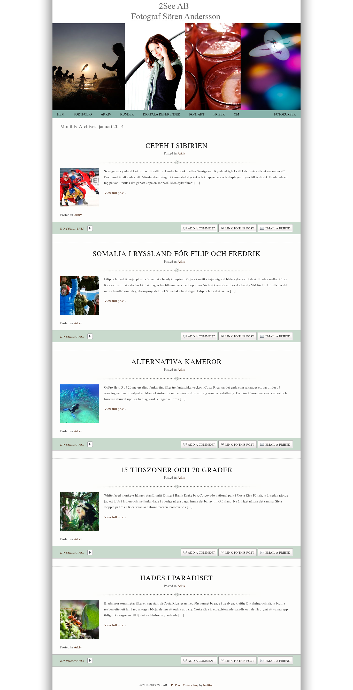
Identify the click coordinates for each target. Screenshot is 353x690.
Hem (61, 114)
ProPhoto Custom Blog (184, 685)
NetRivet (208, 685)
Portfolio (83, 114)
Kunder (127, 114)
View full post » (115, 192)
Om (236, 114)
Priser (219, 114)
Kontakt (196, 114)
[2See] (176, 22)
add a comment (201, 228)
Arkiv (106, 114)
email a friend (277, 228)
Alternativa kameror (176, 361)
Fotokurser (285, 114)
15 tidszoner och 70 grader (176, 469)
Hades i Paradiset (176, 577)
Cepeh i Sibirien (176, 145)
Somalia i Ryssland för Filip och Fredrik (177, 253)
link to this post (239, 228)
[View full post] (79, 187)
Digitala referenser (161, 114)
